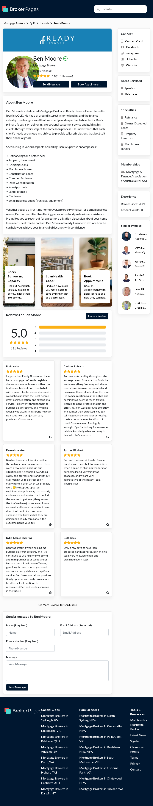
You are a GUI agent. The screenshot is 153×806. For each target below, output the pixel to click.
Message (11, 657)
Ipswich (44, 23)
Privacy (135, 763)
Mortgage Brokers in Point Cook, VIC (100, 739)
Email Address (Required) (76, 625)
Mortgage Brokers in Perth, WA (54, 760)
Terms (134, 757)
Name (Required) (16, 625)
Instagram (132, 53)
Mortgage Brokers (14, 23)
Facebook (132, 47)
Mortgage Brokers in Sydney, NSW (54, 718)
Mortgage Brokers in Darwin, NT (54, 791)
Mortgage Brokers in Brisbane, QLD (54, 739)
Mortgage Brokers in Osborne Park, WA (98, 770)
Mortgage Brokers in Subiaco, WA (101, 789)
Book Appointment (89, 84)
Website (131, 65)
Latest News (138, 735)
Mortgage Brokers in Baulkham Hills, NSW (99, 749)
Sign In (134, 741)
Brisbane (131, 94)
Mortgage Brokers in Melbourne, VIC (54, 728)
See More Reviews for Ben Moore (57, 604)
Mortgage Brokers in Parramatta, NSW (100, 728)
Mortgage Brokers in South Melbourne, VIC (96, 760)
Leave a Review (97, 316)
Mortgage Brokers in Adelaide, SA (54, 749)
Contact (135, 769)
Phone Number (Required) (22, 641)
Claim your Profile (137, 749)
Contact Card (134, 41)
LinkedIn (131, 59)
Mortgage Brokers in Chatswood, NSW (100, 781)
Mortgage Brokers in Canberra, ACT (54, 781)
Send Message (51, 84)
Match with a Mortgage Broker (138, 724)
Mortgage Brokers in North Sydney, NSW (97, 718)
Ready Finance (62, 23)
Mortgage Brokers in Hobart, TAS (54, 770)
